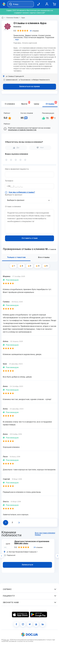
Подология (49, 37)
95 (31, 31)
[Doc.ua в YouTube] (36, 624)
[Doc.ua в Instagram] (22, 624)
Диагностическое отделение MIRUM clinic (31, 542)
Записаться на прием (29, 86)
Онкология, (18, 37)
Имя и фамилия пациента (17, 169)
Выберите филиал (13, 195)
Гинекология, (18, 35)
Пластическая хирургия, (34, 37)
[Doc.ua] (4, 4)
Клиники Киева (11, 17)
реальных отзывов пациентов (22, 130)
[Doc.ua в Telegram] (29, 624)
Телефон (9, 181)
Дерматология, (31, 35)
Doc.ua (6, 640)
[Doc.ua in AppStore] (20, 614)
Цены (36, 104)
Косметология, (44, 35)
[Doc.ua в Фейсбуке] (16, 624)
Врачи (25, 103)
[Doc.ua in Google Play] (38, 614)
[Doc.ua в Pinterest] (42, 624)
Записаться (27, 565)
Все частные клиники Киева (45, 534)
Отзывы (51, 103)
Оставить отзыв (30, 238)
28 (35, 547)
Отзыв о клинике (13, 206)
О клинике (10, 104)
